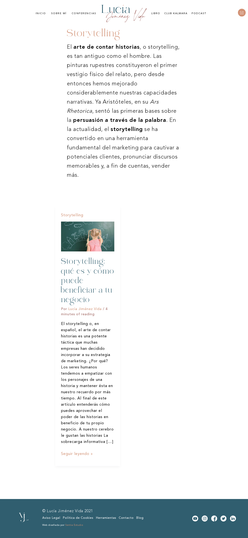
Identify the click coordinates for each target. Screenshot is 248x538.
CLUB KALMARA (176, 13)
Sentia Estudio (74, 525)
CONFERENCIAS (84, 13)
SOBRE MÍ (59, 13)
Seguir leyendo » (77, 453)
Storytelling (72, 215)
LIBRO (155, 13)
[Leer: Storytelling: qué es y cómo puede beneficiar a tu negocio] (87, 236)
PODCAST (199, 13)
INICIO (41, 13)
